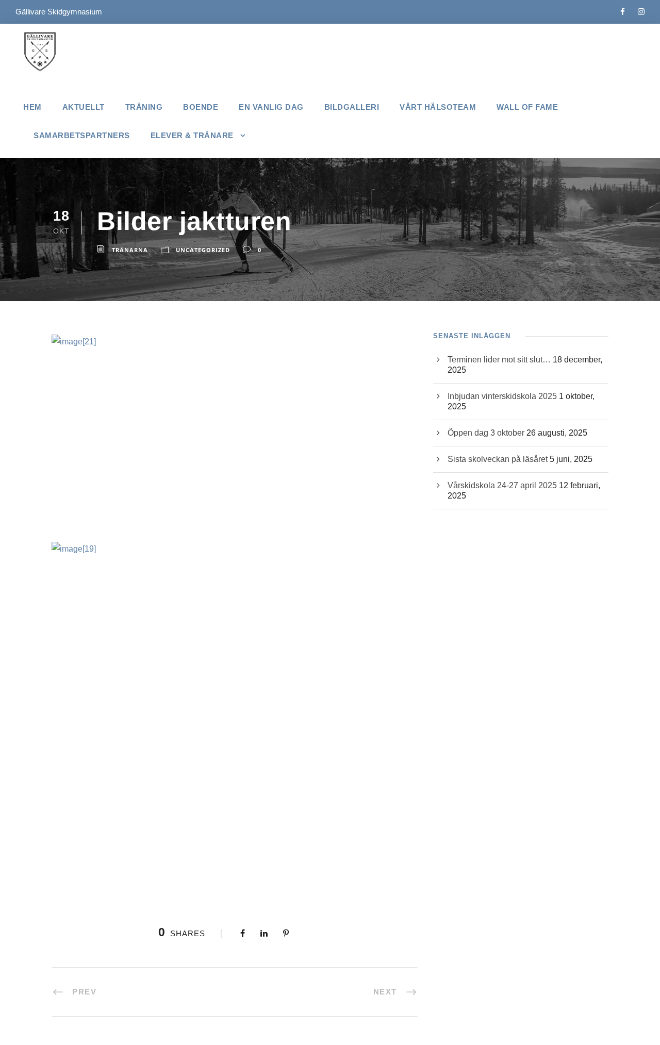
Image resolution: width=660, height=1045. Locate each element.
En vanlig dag (271, 107)
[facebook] (622, 11)
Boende (200, 107)
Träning (144, 107)
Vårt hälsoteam (438, 107)
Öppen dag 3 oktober (486, 432)
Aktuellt (83, 107)
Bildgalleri (352, 107)
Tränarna (130, 250)
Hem (32, 107)
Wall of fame (527, 107)
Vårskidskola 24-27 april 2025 (502, 485)
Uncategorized (203, 250)
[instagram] (641, 11)
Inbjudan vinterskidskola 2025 (502, 396)
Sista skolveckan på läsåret (498, 459)
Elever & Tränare (192, 135)
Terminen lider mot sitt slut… (499, 359)
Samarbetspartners (82, 135)
